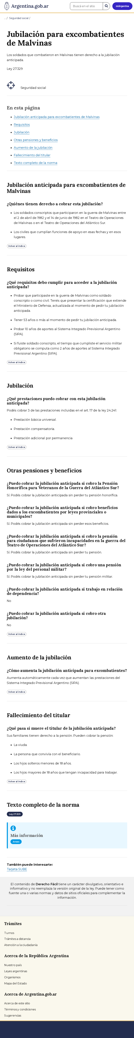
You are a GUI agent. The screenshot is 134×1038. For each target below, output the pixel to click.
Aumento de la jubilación (33, 148)
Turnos (9, 933)
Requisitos (22, 125)
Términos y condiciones (20, 1009)
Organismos (12, 977)
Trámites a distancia (17, 939)
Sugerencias (12, 1015)
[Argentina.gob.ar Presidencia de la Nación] (25, 6)
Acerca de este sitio (17, 1003)
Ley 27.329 (14, 814)
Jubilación (21, 132)
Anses (16, 841)
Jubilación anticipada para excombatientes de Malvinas (56, 117)
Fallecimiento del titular (32, 155)
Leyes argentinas (15, 971)
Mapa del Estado (15, 983)
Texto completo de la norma (35, 163)
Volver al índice (16, 246)
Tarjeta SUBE (17, 869)
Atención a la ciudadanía (21, 945)
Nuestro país (13, 965)
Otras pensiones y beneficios (36, 140)
